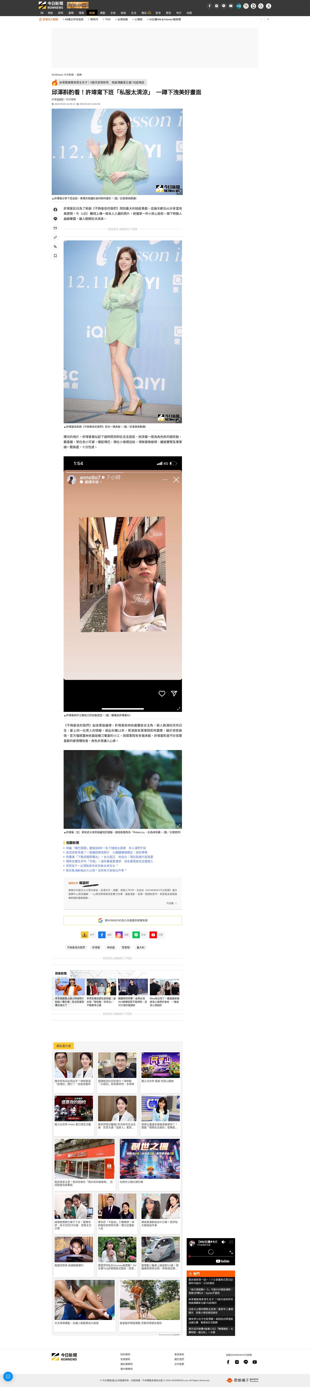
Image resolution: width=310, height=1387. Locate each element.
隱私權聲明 (126, 1364)
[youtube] (230, 6)
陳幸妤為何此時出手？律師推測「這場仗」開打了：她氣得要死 (73, 1083)
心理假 (138, 19)
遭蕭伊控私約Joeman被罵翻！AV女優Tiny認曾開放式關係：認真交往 (117, 1267)
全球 (113, 13)
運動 (102, 13)
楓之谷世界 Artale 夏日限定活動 (73, 1124)
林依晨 (111, 947)
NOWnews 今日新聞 (63, 74)
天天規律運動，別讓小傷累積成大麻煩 (76, 1323)
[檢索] (261, 6)
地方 (178, 13)
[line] (223, 6)
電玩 (144, 13)
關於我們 (179, 1359)
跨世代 (94, 19)
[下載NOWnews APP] (253, 6)
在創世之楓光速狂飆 (131, 1182)
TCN (107, 19)
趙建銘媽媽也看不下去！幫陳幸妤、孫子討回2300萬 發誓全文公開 (73, 1225)
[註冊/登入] (268, 6)
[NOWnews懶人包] (246, 6)
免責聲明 (125, 1359)
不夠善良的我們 (76, 947)
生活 (133, 13)
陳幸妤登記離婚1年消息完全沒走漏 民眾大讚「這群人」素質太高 (117, 1126)
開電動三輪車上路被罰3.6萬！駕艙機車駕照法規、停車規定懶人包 (160, 1267)
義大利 (141, 947)
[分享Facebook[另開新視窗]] (55, 209)
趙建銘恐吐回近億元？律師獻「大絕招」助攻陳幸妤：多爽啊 (116, 1083)
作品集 (170, 903)
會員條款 (179, 1354)
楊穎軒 (60, 99)
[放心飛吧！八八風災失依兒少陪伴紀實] (77, 5)
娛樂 (92, 13)
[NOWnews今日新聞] (51, 5)
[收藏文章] (55, 255)
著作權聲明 (126, 1369)
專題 (81, 13)
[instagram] (216, 6)
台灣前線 (122, 19)
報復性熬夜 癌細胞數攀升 (69, 1265)
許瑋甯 (96, 947)
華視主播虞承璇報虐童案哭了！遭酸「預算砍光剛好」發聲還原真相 (159, 1126)
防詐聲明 (125, 1354)
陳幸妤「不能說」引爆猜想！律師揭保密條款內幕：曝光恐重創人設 (116, 1225)
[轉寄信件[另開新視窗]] (55, 228)
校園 (189, 13)
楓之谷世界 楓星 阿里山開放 (157, 1081)
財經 (123, 13)
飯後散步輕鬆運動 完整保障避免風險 (141, 1323)
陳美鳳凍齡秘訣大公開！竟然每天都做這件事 (159, 1224)
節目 (168, 13)
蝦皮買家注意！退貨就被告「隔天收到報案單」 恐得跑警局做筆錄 (84, 1183)
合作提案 (179, 1364)
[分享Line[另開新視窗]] (55, 219)
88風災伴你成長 (74, 19)
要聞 (71, 13)
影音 (158, 13)
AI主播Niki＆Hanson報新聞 (165, 19)
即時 (60, 13)
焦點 (50, 13)
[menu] (42, 13)
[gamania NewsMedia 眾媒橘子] (242, 1380)
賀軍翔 (126, 947)
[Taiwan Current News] (238, 6)
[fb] (209, 6)
